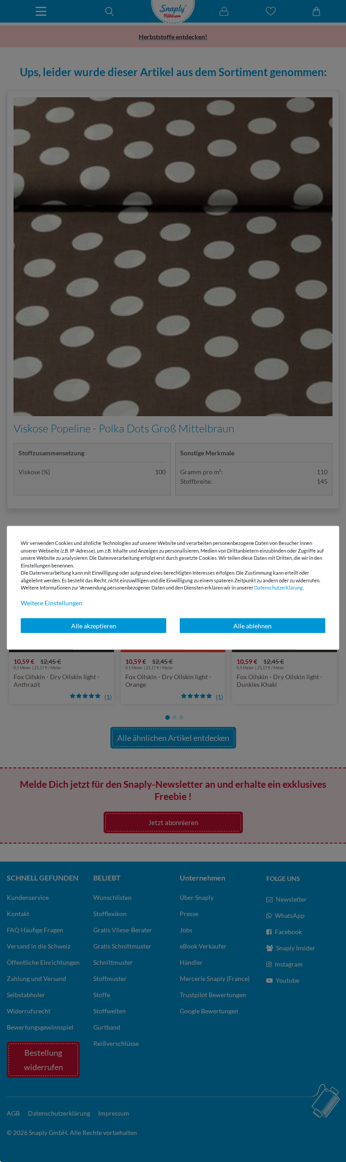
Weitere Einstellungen (51, 602)
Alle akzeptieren (93, 625)
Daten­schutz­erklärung (278, 587)
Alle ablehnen (252, 625)
